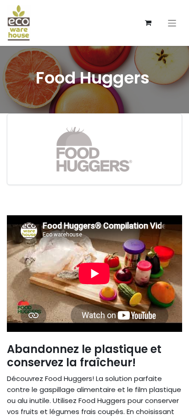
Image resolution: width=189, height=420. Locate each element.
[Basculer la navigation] (172, 22)
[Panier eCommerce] (148, 23)
